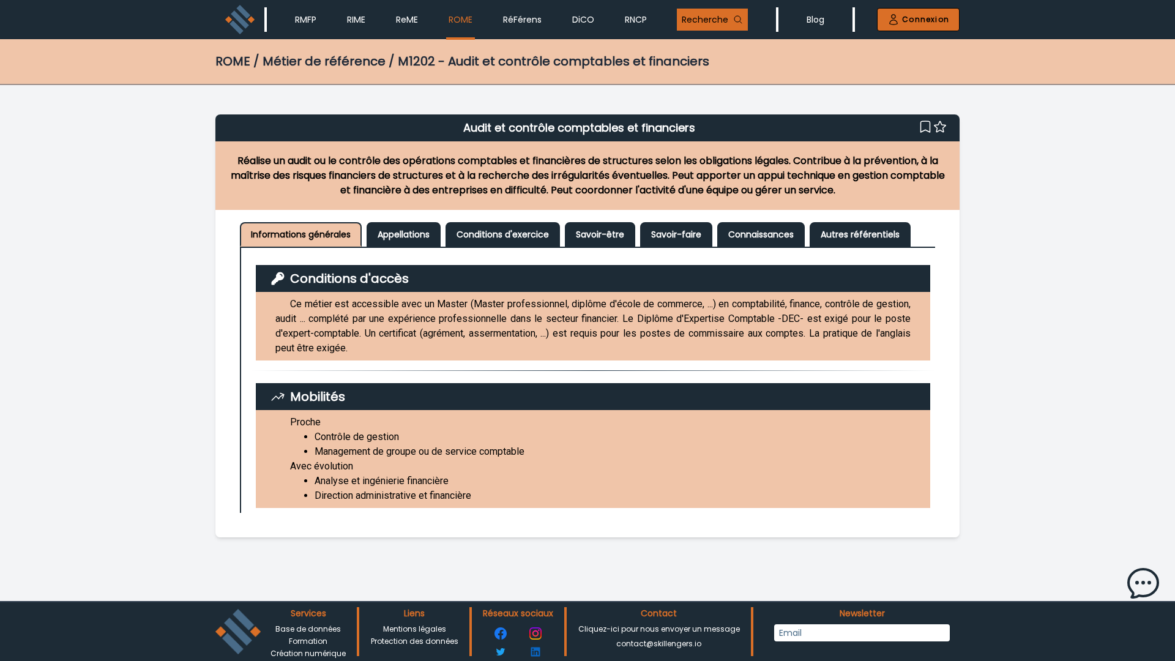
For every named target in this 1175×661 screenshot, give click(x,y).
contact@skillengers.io (658, 643)
